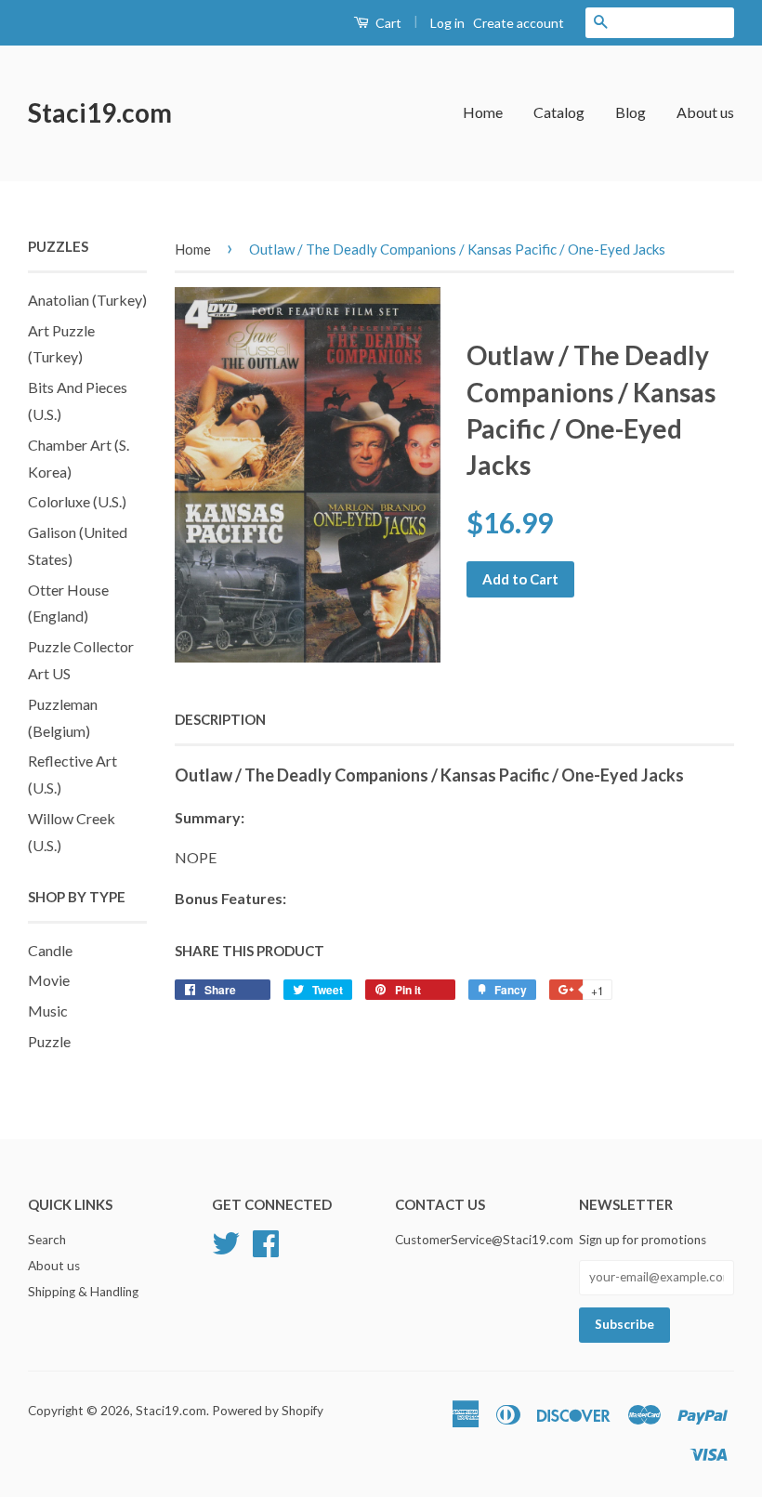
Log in (447, 23)
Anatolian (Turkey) (87, 300)
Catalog (559, 112)
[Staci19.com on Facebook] (266, 1240)
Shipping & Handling (83, 1291)
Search (47, 1239)
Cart (387, 23)
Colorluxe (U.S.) (77, 501)
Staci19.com (100, 112)
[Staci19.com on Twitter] (226, 1240)
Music (48, 1010)
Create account (518, 23)
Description (220, 719)
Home (483, 112)
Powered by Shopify (267, 1410)
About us (705, 112)
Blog (630, 112)
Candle (50, 950)
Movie (49, 980)
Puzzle (49, 1041)
